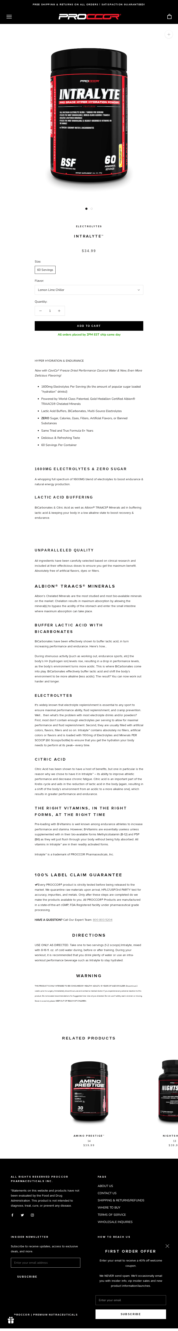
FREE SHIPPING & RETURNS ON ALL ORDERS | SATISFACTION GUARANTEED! (89, 4)
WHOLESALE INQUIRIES (115, 1222)
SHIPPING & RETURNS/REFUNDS (121, 1200)
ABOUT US (105, 1186)
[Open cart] (169, 16)
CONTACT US (107, 1193)
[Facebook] (12, 1214)
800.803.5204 (102, 919)
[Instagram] (32, 1214)
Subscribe (131, 1314)
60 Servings (45, 270)
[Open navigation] (9, 17)
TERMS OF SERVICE (112, 1215)
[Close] (167, 1246)
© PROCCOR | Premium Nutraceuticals (44, 1314)
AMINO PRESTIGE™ (89, 1136)
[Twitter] (22, 1214)
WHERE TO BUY (109, 1208)
